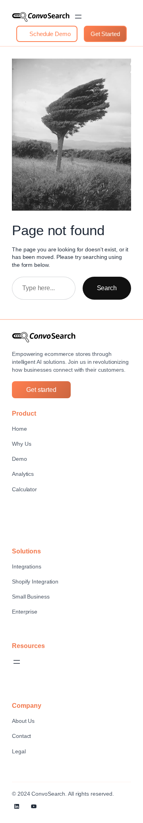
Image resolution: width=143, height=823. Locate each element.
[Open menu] (78, 16)
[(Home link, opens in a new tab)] (41, 17)
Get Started (105, 33)
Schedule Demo (49, 33)
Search (107, 287)
